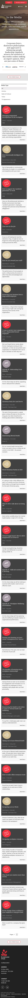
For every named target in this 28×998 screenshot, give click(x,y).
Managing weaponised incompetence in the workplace (12, 116)
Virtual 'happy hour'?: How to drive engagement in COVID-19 (13, 536)
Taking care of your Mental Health (13, 741)
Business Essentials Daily (8, 162)
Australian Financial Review (9, 645)
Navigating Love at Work (10, 807)
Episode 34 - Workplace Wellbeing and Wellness (13, 604)
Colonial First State (7, 918)
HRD (3, 543)
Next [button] (25, 66)
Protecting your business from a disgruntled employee (12, 295)
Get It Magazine (6, 845)
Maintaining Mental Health (11, 436)
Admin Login (3, 993)
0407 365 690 (6, 981)
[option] (7, 67)
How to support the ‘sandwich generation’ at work (12, 189)
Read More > (23, 139)
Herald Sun (5, 232)
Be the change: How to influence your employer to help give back (12, 911)
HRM (3, 123)
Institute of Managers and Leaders (11, 716)
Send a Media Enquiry (14, 77)
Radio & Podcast (6, 94)
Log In (8, 2)
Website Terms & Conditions (16, 993)
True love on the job (8, 226)
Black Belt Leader (6, 377)
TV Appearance (6, 99)
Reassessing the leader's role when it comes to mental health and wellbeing (13, 708)
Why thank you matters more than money (13, 875)
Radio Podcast (5, 263)
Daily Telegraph (6, 677)
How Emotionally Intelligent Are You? (12, 156)
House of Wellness (7, 780)
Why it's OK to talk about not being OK (13, 504)
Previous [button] (2, 66)
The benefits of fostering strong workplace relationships (12, 670)
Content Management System (5, 996)
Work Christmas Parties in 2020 (12, 470)
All (2, 88)
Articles (4, 91)
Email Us (3, 982)
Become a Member (20, 2)
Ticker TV (4, 441)
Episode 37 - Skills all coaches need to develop (13, 570)
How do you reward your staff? (12, 260)
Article (3, 229)
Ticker (3, 97)
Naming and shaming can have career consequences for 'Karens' (13, 638)
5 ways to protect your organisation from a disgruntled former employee (13, 331)
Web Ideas (13, 996)
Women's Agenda (6, 511)
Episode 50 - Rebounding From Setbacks (12, 370)
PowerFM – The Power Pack (9, 407)
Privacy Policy (8, 993)
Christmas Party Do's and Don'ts (12, 401)
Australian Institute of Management (11, 882)
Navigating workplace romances (12, 839)
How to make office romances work (13, 775)
